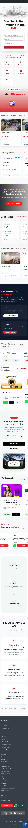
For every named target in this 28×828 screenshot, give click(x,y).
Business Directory (5, 792)
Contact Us (3, 780)
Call (16, 175)
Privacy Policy (4, 795)
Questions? (3, 797)
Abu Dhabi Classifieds (6, 768)
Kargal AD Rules (4, 785)
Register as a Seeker (10, 332)
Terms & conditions (5, 800)
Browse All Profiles (21, 216)
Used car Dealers (5, 790)
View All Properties (21, 248)
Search (14, 47)
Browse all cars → (23, 115)
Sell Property (14, 448)
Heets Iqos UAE (7, 392)
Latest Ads (3, 754)
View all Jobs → (23, 152)
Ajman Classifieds (5, 771)
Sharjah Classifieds (5, 766)
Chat (7, 360)
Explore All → (24, 479)
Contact (13, 545)
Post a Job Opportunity (10, 315)
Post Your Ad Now (15, 203)
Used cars (3, 756)
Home (2, 751)
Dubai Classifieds (5, 764)
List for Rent (14, 443)
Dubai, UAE (5, 356)
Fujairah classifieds (5, 773)
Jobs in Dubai (4, 761)
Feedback (3, 759)
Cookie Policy (4, 783)
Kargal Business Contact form (8, 788)
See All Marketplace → (21, 369)
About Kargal (4, 778)
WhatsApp (8, 175)
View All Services (22, 345)
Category (19, 821)
